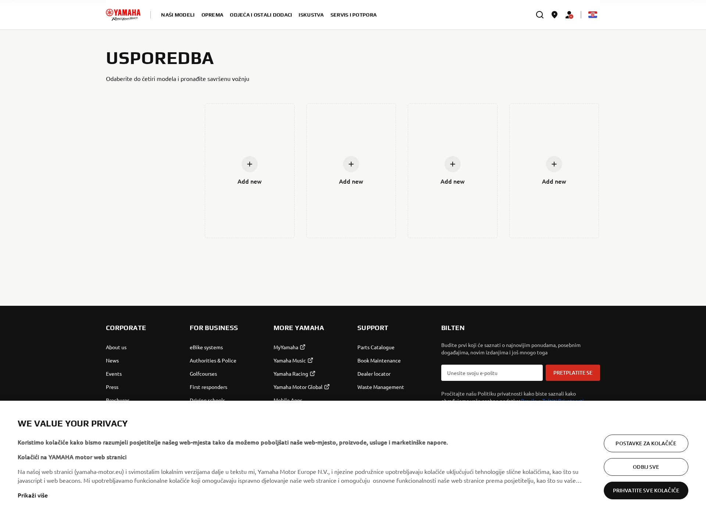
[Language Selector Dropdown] (592, 14)
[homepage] (123, 14)
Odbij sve (646, 466)
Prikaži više (33, 495)
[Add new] (250, 164)
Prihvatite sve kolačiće (646, 490)
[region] (353, 459)
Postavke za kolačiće (646, 443)
